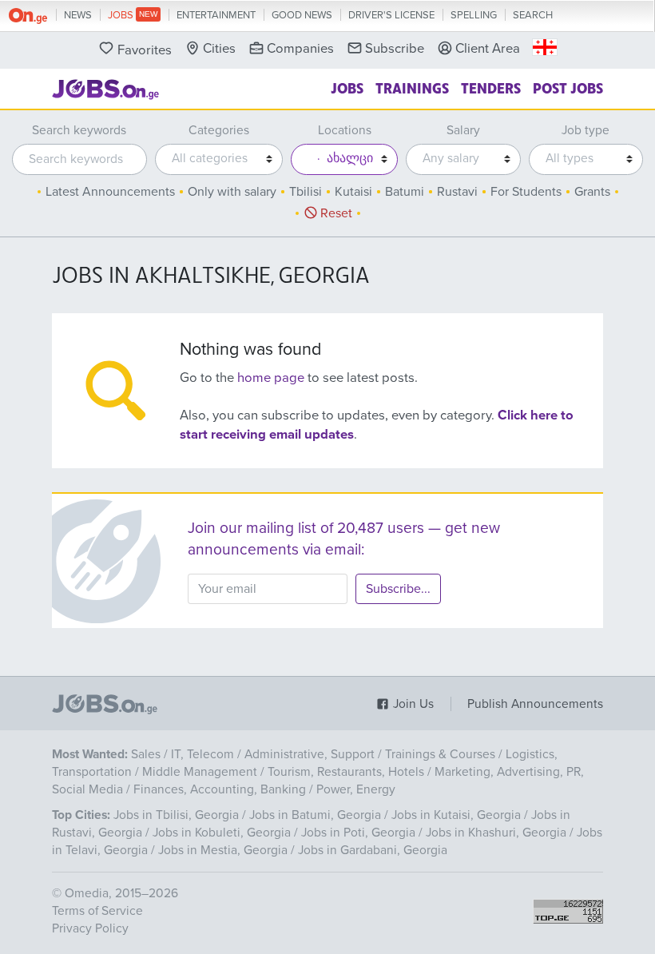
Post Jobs (568, 87)
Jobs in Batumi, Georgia (315, 815)
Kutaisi (353, 192)
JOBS (122, 15)
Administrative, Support (309, 754)
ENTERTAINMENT (216, 15)
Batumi (404, 192)
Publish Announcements (535, 704)
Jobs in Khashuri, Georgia (496, 832)
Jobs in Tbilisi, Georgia (176, 815)
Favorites (144, 50)
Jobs (347, 87)
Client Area (487, 49)
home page (270, 378)
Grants (592, 192)
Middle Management (199, 772)
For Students (526, 192)
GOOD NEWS (302, 15)
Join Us (412, 704)
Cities (219, 49)
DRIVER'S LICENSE (391, 15)
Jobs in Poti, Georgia (358, 832)
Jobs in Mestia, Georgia (223, 850)
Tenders (491, 87)
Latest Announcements (110, 192)
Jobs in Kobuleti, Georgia (222, 832)
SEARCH (533, 15)
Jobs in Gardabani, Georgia (372, 850)
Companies (300, 49)
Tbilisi (305, 192)
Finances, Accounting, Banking (219, 789)
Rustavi (457, 192)
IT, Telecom (202, 754)
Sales (146, 754)
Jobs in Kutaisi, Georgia (456, 815)
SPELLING (474, 15)
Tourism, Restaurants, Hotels (346, 772)
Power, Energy (355, 789)
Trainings (412, 87)
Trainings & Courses (440, 754)
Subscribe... (398, 589)
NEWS (78, 15)
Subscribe (394, 49)
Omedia (87, 893)
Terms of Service (97, 911)
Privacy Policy (90, 928)
